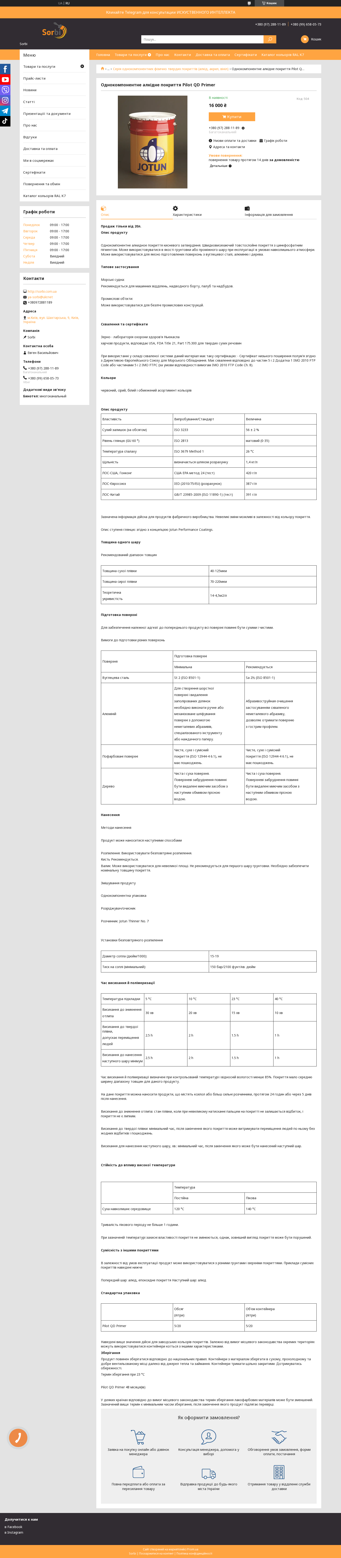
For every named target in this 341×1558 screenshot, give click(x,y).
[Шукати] (270, 39)
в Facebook (13, 1527)
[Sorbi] (54, 30)
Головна (103, 54)
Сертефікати (34, 172)
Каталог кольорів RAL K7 (282, 54)
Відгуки (30, 137)
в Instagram (14, 1532)
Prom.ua (192, 1549)
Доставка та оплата (213, 54)
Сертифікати (246, 54)
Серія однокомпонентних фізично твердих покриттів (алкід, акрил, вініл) (170, 69)
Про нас (163, 54)
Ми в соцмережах (38, 160)
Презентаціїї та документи (47, 113)
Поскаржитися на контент (156, 1553)
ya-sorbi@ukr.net (40, 297)
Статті (29, 101)
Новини (29, 89)
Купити (234, 116)
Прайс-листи (34, 78)
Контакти (182, 54)
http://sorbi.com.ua (42, 291)
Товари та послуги (131, 54)
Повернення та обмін (41, 183)
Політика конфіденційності (194, 1553)
